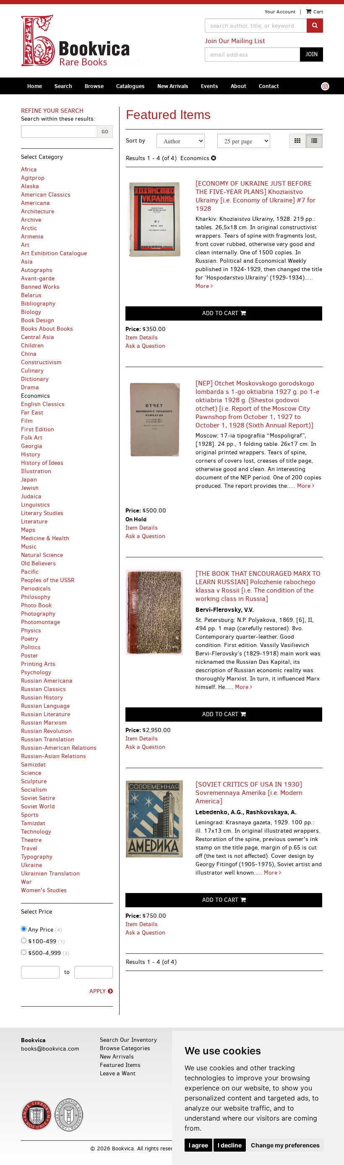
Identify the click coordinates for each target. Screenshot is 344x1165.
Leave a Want (118, 1073)
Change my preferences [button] (285, 1145)
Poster (29, 656)
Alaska (30, 186)
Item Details (141, 338)
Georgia (31, 446)
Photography (38, 614)
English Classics (43, 404)
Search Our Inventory (128, 1040)
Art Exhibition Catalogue (54, 253)
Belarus (31, 295)
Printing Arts (38, 664)
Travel (29, 848)
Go (105, 131)
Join (311, 54)
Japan (29, 480)
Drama (30, 387)
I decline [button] (230, 1145)
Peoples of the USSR (47, 580)
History (30, 454)
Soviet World (38, 806)
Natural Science (42, 555)
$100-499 (45, 941)
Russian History (42, 698)
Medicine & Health (45, 538)
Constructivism (41, 362)
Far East (32, 413)
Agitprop (32, 178)
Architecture (37, 211)
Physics (31, 630)
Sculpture (34, 781)
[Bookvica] (93, 41)
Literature (34, 522)
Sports (30, 815)
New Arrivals (172, 86)
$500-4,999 (48, 953)
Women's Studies (44, 890)
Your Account (280, 11)
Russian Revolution (46, 731)
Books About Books (47, 329)
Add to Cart (220, 313)
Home (34, 86)
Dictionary (35, 379)
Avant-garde (38, 278)
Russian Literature (45, 714)
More (203, 286)
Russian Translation (47, 739)
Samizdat (33, 765)
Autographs (36, 270)
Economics (35, 396)
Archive (31, 220)
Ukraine (31, 865)
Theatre (31, 840)
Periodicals (36, 589)
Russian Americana (47, 681)
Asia (27, 262)
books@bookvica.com (50, 1049)
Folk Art (31, 438)
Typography (36, 857)
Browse (94, 86)
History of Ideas (42, 463)
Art (25, 245)
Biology (31, 312)
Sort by (135, 141)
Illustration (36, 471)
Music (28, 547)
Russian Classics (43, 689)
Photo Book (36, 605)
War (26, 882)
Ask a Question (145, 346)
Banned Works (40, 287)
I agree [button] (198, 1145)
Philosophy (35, 597)
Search (63, 86)
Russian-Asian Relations (53, 756)
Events (209, 86)
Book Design (37, 320)
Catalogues (130, 86)
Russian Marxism (44, 723)
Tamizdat (33, 823)
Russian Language (45, 706)
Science (31, 773)
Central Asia (37, 337)
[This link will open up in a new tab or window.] (325, 86)
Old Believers (38, 563)
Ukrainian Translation (50, 874)
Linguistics (35, 505)
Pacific (30, 572)
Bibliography (38, 304)
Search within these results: (58, 119)
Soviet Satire (38, 798)
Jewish (30, 488)
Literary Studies (42, 513)
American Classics (45, 195)
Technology (36, 832)
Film (27, 421)
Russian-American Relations (58, 748)
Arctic (29, 228)
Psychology (36, 672)
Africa (29, 169)
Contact (269, 86)
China (28, 354)
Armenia (32, 237)
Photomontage (40, 622)
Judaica (31, 496)
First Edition (37, 429)
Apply (97, 991)
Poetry (29, 639)
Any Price (44, 930)
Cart (317, 11)
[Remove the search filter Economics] (213, 158)
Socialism (34, 790)
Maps (28, 530)
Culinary (32, 371)
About (238, 86)
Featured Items (120, 1065)
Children (32, 346)
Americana (35, 203)
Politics (31, 647)
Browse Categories (125, 1048)
